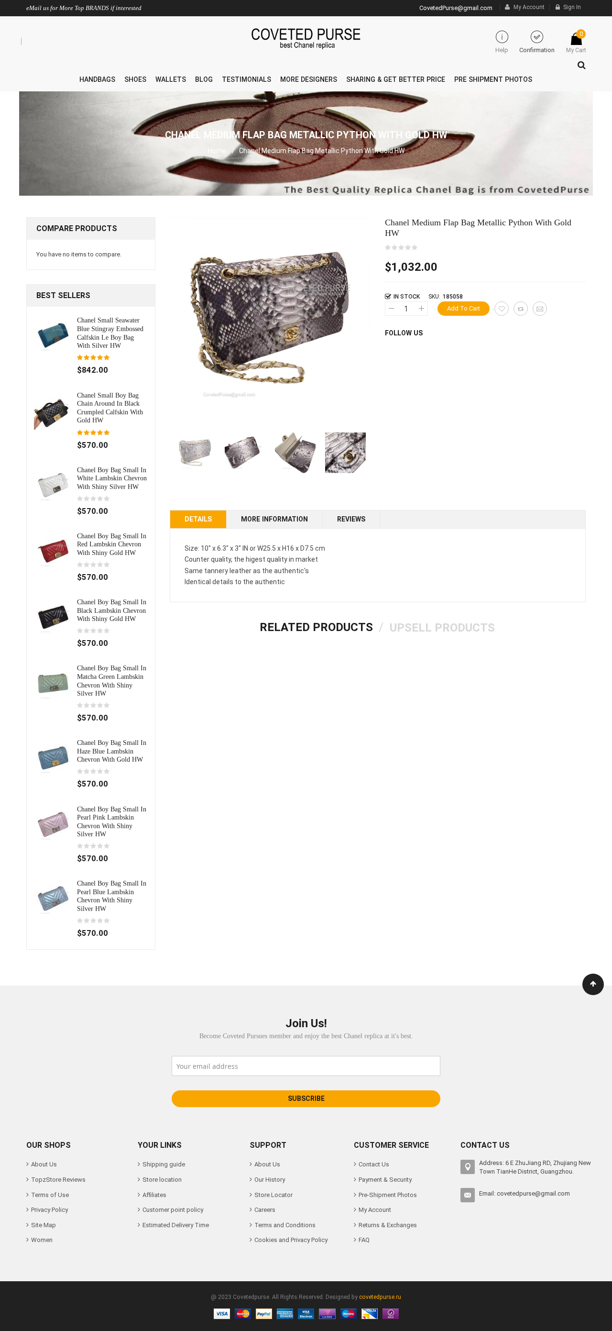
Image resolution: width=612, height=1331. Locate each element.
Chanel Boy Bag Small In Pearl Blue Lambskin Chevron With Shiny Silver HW (111, 895)
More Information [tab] (274, 519)
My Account (529, 7)
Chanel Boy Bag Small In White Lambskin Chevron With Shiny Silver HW (112, 478)
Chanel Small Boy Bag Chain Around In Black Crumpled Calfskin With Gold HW (110, 407)
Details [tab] (198, 519)
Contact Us (374, 1164)
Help (501, 50)
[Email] (540, 308)
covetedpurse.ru (380, 1297)
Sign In (572, 7)
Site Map (43, 1225)
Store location (162, 1179)
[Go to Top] (593, 984)
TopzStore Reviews (58, 1179)
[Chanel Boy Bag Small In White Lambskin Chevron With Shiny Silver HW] (53, 484)
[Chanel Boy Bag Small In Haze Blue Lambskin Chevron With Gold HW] (53, 757)
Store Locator (273, 1194)
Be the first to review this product (401, 248)
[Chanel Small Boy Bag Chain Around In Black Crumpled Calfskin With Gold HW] (53, 409)
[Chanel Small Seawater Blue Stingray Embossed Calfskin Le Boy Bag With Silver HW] (53, 335)
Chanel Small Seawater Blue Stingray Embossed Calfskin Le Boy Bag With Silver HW (110, 332)
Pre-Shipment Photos (388, 1194)
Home (217, 151)
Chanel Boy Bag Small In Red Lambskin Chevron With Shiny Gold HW (111, 544)
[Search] (579, 62)
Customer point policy (172, 1209)
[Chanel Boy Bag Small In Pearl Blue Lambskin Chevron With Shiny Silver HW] (53, 898)
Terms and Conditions (285, 1225)
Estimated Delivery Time (175, 1225)
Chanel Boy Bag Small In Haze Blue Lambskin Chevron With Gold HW (111, 751)
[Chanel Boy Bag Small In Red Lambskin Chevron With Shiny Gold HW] (53, 550)
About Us (44, 1164)
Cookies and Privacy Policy (291, 1239)
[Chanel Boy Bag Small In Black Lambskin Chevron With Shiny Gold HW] (53, 617)
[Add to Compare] (521, 308)
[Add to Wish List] (501, 308)
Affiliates (154, 1194)
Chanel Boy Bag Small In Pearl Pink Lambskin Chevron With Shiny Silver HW (111, 821)
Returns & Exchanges (388, 1225)
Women (42, 1239)
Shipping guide (163, 1164)
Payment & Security (385, 1179)
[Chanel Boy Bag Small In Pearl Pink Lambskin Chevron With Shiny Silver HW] (53, 823)
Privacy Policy (49, 1209)
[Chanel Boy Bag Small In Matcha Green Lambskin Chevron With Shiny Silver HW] (53, 683)
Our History (269, 1179)
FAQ (364, 1239)
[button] (245, 453)
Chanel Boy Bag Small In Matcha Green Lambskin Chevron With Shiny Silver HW (111, 680)
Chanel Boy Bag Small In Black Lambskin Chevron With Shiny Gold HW (111, 610)
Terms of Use (50, 1194)
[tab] (316, 627)
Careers (264, 1209)
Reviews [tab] (351, 519)
